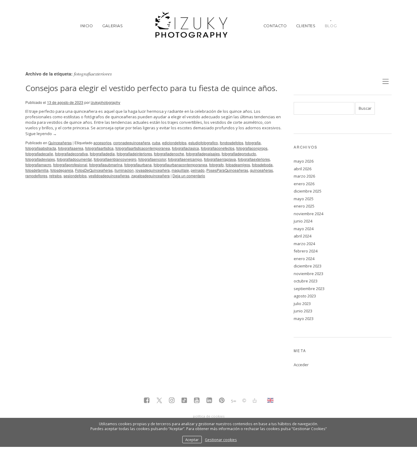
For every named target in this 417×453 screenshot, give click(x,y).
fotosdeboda (262, 164)
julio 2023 (302, 303)
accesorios (102, 142)
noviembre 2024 (308, 213)
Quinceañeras (60, 142)
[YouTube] (196, 401)
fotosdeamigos (238, 164)
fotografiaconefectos (217, 148)
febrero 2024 (305, 251)
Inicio (86, 26)
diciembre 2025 (307, 191)
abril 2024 (302, 236)
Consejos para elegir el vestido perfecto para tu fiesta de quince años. (151, 88)
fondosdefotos (231, 142)
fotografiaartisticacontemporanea (142, 148)
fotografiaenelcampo (185, 159)
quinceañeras (261, 170)
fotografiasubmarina (105, 164)
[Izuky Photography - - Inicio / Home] (193, 25)
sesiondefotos (75, 175)
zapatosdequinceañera (150, 175)
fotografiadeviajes (40, 159)
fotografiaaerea (70, 148)
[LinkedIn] (209, 401)
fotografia (253, 142)
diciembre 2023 (307, 266)
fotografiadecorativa (71, 153)
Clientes (306, 26)
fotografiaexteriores (254, 159)
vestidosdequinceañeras (109, 175)
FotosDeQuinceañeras (94, 170)
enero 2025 (304, 206)
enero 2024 (304, 258)
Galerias (112, 26)
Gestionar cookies (221, 439)
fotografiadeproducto (239, 153)
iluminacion (124, 170)
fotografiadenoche (169, 153)
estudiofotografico (203, 142)
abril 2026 (302, 168)
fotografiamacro (38, 164)
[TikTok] (184, 401)
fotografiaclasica (185, 148)
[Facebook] (146, 401)
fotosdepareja (61, 170)
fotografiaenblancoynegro (115, 159)
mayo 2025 (304, 198)
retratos (55, 175)
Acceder (301, 364)
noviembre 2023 (308, 273)
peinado (198, 170)
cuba (156, 142)
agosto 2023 (305, 296)
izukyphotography (105, 102)
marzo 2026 (304, 176)
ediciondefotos (174, 142)
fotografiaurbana (138, 164)
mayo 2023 (304, 318)
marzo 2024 (304, 243)
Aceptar (192, 439)
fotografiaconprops (251, 148)
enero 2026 (304, 183)
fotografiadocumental (74, 159)
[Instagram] (171, 401)
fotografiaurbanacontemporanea (180, 164)
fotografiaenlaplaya (220, 159)
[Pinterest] (222, 401)
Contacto (275, 26)
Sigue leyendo (41, 133)
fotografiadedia (102, 153)
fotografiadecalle (39, 153)
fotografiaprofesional (70, 164)
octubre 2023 (305, 281)
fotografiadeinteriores (134, 153)
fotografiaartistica (99, 148)
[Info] (244, 401)
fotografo (216, 164)
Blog (331, 26)
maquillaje (180, 170)
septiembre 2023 (309, 288)
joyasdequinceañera (153, 170)
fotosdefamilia (37, 170)
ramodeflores (36, 175)
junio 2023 (303, 311)
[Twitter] (159, 401)
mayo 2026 (304, 161)
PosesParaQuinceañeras (227, 170)
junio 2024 (303, 221)
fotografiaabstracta (40, 148)
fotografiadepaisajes (203, 153)
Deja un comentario (188, 175)
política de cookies (208, 416)
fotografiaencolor (152, 159)
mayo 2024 (304, 228)
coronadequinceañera (131, 142)
